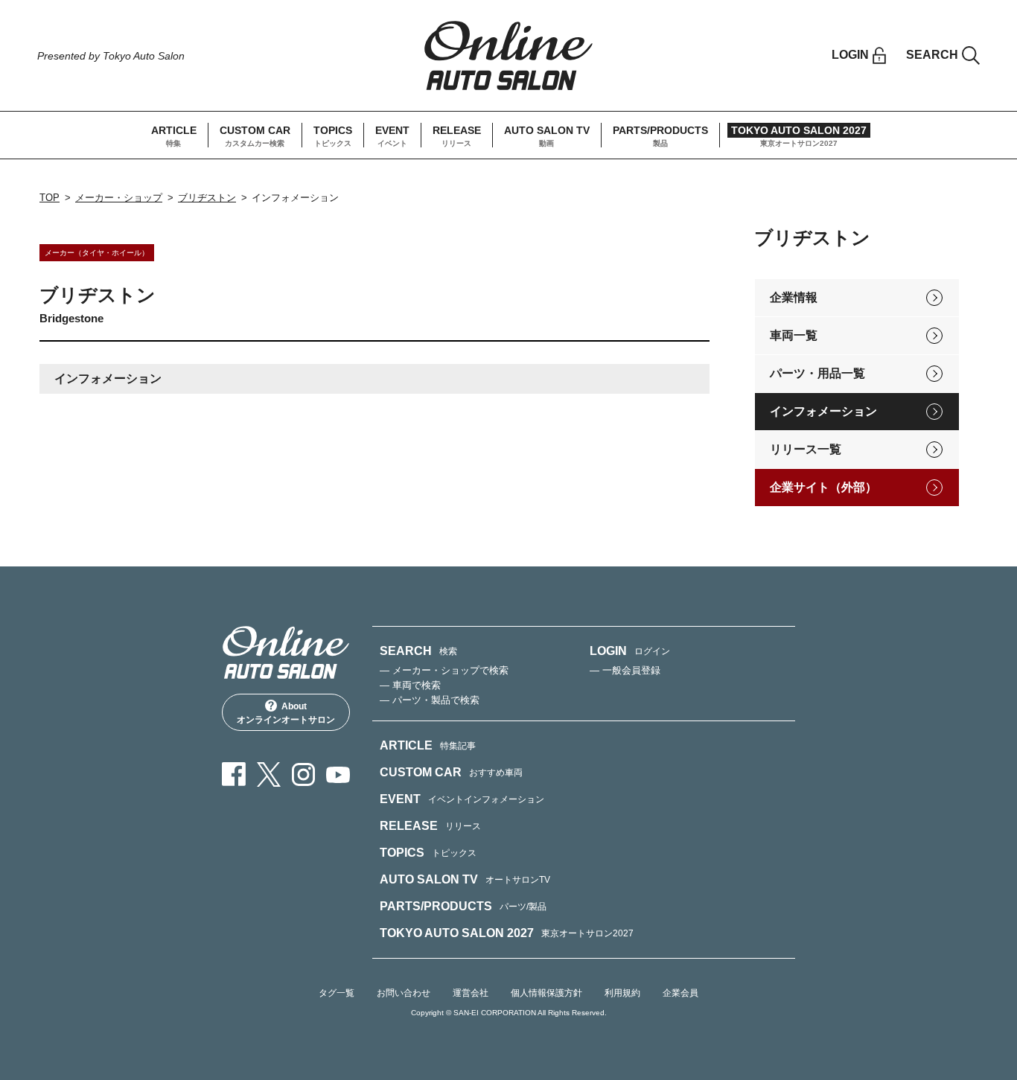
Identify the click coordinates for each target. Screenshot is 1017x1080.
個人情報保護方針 (546, 992)
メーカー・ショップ (118, 197)
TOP (49, 197)
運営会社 (470, 992)
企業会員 (680, 992)
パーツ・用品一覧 (817, 373)
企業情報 (793, 297)
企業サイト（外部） (823, 487)
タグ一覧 (336, 992)
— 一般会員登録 (625, 670)
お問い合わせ (403, 992)
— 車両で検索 (410, 685)
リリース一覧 (805, 449)
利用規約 (622, 992)
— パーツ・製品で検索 (429, 700)
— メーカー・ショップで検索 (444, 670)
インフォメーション (823, 411)
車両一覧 (793, 335)
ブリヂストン (207, 197)
